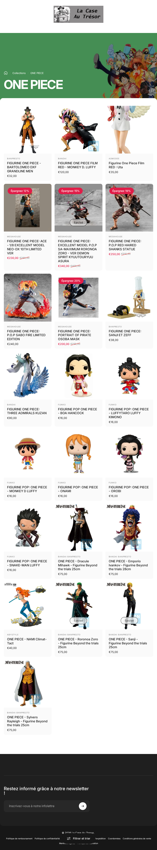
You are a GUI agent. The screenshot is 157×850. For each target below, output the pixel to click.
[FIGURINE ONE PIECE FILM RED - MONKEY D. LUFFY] (78, 130)
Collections (19, 73)
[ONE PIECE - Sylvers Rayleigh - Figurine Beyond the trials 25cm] (28, 684)
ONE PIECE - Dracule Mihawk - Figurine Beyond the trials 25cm (77, 565)
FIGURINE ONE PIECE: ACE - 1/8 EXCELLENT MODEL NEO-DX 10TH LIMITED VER (27, 247)
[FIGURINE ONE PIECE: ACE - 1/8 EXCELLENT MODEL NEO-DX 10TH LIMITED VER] (28, 208)
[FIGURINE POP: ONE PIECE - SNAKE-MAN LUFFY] (28, 528)
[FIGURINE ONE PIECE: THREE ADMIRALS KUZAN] (28, 375)
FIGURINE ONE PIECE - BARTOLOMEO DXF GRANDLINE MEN (24, 167)
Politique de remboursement (19, 838)
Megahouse (14, 236)
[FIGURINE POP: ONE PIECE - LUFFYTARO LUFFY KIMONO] (129, 375)
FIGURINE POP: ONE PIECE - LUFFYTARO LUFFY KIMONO (129, 413)
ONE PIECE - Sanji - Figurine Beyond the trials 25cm (128, 643)
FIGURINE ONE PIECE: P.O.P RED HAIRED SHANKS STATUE (125, 245)
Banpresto (13, 158)
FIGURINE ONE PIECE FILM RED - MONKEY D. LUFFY (78, 165)
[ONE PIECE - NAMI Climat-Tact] (28, 606)
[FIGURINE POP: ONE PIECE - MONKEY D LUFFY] (28, 453)
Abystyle (13, 634)
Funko (62, 404)
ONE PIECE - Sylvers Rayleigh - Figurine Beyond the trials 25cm (27, 721)
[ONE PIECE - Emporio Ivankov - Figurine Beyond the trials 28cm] (129, 528)
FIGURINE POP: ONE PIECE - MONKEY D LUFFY (27, 489)
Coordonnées (114, 838)
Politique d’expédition (96, 838)
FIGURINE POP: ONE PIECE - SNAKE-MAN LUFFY (27, 563)
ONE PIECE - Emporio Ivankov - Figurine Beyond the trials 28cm (128, 565)
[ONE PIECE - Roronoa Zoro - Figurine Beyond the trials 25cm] (78, 606)
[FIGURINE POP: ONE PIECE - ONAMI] (78, 453)
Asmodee (114, 158)
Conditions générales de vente (137, 838)
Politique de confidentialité (47, 838)
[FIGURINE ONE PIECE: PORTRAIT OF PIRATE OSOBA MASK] (78, 297)
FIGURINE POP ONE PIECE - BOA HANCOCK (77, 411)
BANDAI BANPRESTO (69, 556)
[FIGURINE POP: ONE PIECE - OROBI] (129, 453)
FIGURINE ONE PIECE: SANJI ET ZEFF (125, 333)
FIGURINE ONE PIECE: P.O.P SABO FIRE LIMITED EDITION (26, 335)
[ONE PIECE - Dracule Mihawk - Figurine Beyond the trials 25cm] (78, 528)
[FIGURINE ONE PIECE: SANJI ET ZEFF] (129, 297)
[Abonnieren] (83, 806)
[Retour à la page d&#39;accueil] (6, 73)
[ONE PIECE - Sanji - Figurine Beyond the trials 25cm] (129, 606)
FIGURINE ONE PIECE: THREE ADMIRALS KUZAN (27, 411)
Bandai (62, 158)
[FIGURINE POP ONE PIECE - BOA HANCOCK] (78, 375)
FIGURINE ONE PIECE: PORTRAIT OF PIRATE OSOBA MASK (74, 335)
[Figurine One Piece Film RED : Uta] (129, 130)
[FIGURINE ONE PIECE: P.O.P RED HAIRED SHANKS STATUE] (129, 208)
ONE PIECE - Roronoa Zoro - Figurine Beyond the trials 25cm (78, 643)
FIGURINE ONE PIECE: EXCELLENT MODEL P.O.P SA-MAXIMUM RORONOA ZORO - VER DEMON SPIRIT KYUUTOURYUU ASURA (77, 251)
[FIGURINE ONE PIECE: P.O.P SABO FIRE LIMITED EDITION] (28, 297)
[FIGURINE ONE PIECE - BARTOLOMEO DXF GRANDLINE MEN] (28, 130)
